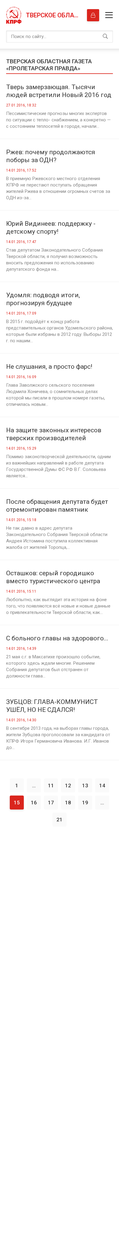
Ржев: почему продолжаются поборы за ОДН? (50, 156)
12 (68, 785)
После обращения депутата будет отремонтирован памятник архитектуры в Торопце (57, 506)
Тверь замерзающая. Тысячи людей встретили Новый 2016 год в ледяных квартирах (58, 91)
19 (85, 802)
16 (34, 802)
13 (85, 785)
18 (68, 802)
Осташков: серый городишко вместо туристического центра (53, 577)
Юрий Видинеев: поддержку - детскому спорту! (51, 227)
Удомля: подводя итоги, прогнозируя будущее (43, 299)
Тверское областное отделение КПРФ (53, 15)
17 (51, 802)
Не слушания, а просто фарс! (49, 366)
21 (59, 820)
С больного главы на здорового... (57, 638)
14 (102, 785)
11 (51, 785)
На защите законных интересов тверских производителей (53, 434)
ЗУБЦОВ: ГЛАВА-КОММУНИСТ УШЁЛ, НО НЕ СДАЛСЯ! (52, 705)
